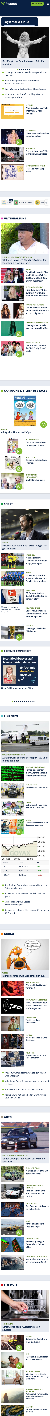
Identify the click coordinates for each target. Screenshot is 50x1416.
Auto (8, 1117)
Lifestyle (10, 1285)
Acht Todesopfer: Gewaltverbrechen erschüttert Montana (22, 82)
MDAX (6, 870)
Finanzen (11, 716)
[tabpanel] (25, 47)
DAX (5, 866)
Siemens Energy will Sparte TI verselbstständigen (18, 903)
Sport (8, 504)
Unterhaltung (15, 218)
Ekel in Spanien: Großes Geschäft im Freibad (25, 89)
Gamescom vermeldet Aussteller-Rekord (24, 1089)
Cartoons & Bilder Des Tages (25, 390)
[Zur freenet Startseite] (9, 3)
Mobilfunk (37, 4)
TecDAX (6, 874)
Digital (9, 934)
